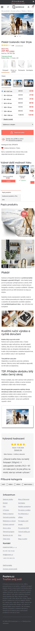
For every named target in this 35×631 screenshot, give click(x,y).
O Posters (6, 510)
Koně (3, 484)
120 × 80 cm (8, 111)
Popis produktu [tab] (6, 192)
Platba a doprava (8, 513)
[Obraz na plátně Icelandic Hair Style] (7, 169)
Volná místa (6, 539)
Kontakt (5, 503)
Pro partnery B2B (23, 528)
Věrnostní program (8, 531)
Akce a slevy (7, 528)
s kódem (11, 51)
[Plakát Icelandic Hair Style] (22, 169)
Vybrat (8, 181)
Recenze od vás (8, 535)
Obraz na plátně (13, 71)
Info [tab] (3, 199)
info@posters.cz (8, 554)
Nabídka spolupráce (24, 506)
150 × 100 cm (8, 115)
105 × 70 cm (8, 107)
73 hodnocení (19, 45)
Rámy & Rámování (23, 499)
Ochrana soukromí (8, 524)
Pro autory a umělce (24, 510)
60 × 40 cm (7, 99)
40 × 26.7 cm (8, 91)
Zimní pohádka (28, 484)
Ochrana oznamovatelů (10, 569)
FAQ (4, 506)
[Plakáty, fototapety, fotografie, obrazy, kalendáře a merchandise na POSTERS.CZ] (18, 7)
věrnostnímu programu (15, 140)
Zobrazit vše (18, 450)
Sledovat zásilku (8, 499)
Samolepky (21, 503)
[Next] (31, 24)
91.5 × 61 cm (8, 103)
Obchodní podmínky (9, 517)
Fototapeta (21, 70)
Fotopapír (5, 70)
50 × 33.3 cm (8, 95)
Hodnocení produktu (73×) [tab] (9, 196)
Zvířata (10, 484)
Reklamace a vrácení (9, 521)
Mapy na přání (22, 539)
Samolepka (29, 70)
